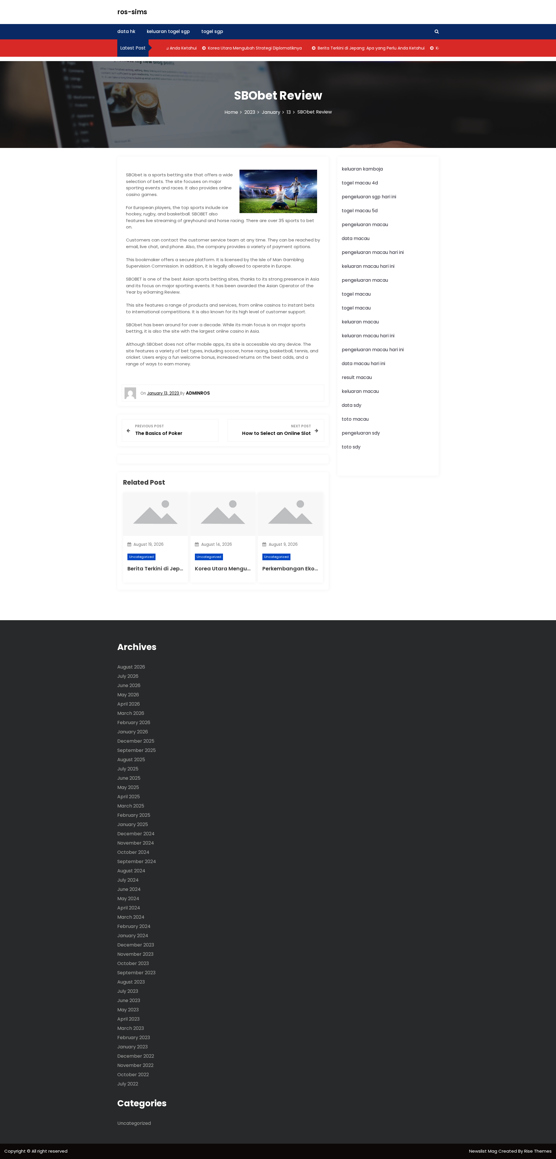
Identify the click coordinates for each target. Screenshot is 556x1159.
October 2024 (133, 852)
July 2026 (127, 676)
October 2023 (133, 963)
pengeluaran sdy (361, 433)
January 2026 (132, 731)
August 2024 (131, 870)
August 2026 (131, 667)
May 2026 (128, 694)
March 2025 (130, 806)
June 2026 (128, 685)
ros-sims (132, 12)
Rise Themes (538, 1151)
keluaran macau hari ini (368, 266)
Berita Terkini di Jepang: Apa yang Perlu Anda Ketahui (358, 48)
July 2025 (127, 769)
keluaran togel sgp (168, 31)
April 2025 (128, 796)
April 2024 (128, 908)
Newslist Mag (483, 1151)
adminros (198, 393)
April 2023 (128, 1019)
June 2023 (128, 1000)
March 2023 (130, 1028)
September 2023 (136, 972)
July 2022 (127, 1084)
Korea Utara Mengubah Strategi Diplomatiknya (241, 48)
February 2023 (133, 1037)
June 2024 (129, 889)
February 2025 (133, 815)
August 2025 (131, 759)
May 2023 (128, 1009)
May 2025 (128, 787)
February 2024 (134, 926)
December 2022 (135, 1056)
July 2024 (128, 880)
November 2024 (135, 843)
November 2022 (135, 1065)
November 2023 (135, 954)
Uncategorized (141, 556)
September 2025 (136, 750)
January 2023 (132, 1046)
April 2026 (128, 704)
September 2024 (136, 861)
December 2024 (136, 833)
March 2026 (130, 713)
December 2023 (135, 945)
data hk (126, 31)
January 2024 (132, 935)
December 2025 (135, 741)
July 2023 (127, 991)
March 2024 (131, 917)
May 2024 (128, 898)
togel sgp (212, 31)
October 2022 (133, 1074)
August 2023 (131, 982)
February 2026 (133, 722)
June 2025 (128, 778)
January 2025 (132, 824)
